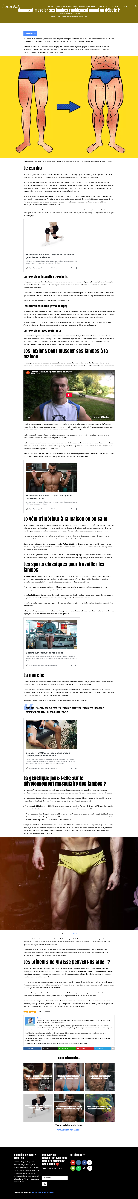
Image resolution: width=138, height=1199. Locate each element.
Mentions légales (43, 1192)
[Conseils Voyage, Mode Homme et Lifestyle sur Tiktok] (84, 1168)
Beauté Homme (61, 6)
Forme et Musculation (94, 6)
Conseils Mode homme (76, 6)
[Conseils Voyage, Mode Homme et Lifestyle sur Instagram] (78, 1162)
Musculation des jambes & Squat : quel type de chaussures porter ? (69, 1107)
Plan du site (35, 1192)
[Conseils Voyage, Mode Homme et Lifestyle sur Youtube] (72, 1162)
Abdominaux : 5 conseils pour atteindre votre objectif (100, 1077)
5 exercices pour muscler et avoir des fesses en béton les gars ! (99, 1107)
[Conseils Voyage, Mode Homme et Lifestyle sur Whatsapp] (78, 1168)
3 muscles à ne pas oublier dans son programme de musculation (38, 1077)
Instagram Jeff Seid (71, 934)
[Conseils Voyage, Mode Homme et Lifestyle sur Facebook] (84, 1162)
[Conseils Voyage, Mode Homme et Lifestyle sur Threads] (89, 1168)
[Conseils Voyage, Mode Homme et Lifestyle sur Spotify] (72, 1168)
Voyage (50, 6)
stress (68, 942)
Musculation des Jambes (68, 1129)
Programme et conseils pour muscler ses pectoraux (69, 1077)
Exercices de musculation (78, 16)
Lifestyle (108, 6)
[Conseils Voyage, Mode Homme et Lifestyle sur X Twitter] (89, 1162)
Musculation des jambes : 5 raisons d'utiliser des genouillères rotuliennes (38, 1107)
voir (34, 33)
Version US (51, 1192)
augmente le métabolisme (39, 174)
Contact (126, 6)
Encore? (117, 6)
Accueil (53, 16)
